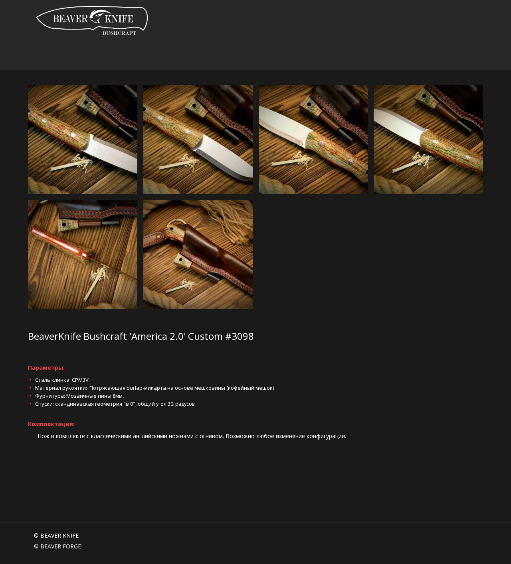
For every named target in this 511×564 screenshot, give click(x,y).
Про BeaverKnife (94, 55)
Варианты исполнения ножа (241, 55)
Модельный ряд (157, 55)
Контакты (434, 55)
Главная (46, 55)
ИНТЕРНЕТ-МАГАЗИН (379, 55)
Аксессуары (317, 55)
